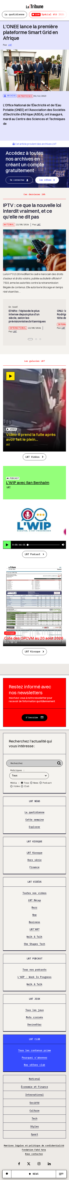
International (17, 328)
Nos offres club (34, 1065)
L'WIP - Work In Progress (34, 977)
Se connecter (17, 180)
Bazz (34, 907)
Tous (26, 782)
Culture (34, 1111)
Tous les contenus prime (34, 1050)
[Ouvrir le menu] (61, 1174)
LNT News (34, 801)
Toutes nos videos (34, 893)
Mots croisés (34, 1017)
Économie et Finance (34, 1087)
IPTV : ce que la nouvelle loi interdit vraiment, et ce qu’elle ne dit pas (32, 211)
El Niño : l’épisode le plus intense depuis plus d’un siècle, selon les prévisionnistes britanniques (27, 316)
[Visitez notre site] (7, 1174)
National (9, 224)
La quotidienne (15, 14)
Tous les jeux (34, 1010)
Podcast (14, 478)
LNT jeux (34, 998)
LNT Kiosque (32, 651)
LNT (10, 45)
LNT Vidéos (32, 456)
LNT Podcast (32, 554)
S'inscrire (32, 717)
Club (26, 786)
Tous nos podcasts (34, 970)
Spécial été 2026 (49, 14)
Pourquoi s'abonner (34, 1058)
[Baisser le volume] (63, 545)
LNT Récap (34, 900)
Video (16, 786)
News (36, 782)
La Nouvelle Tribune (34, 4)
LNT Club (34, 1039)
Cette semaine (34, 820)
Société (34, 1103)
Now (34, 915)
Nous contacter (34, 1154)
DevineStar (34, 1025)
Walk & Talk (34, 937)
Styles (34, 1126)
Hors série (34, 860)
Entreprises (25, 96)
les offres (45, 180)
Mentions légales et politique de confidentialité (34, 1145)
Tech (34, 1118)
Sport (34, 1134)
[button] (30, 339)
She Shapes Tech (34, 944)
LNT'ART (34, 929)
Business (34, 922)
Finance (34, 867)
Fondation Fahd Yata (34, 1149)
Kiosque (10, 633)
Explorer (34, 827)
